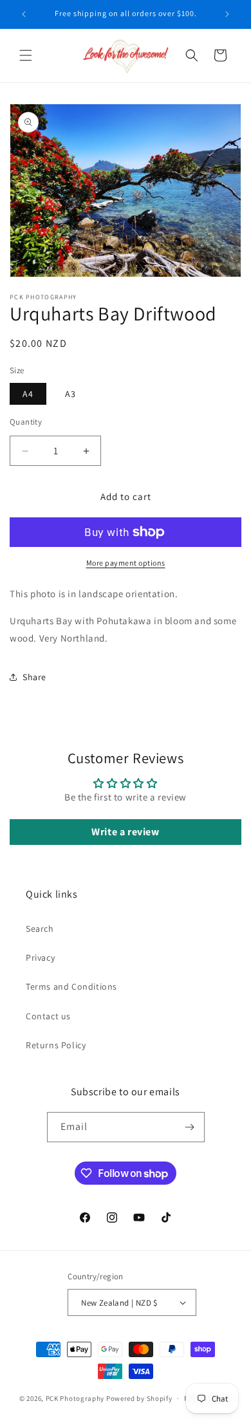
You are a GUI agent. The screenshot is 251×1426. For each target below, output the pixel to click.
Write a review (125, 831)
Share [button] (34, 677)
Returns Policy (56, 1045)
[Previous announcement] (24, 14)
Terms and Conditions (71, 986)
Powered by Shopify (139, 1398)
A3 (70, 394)
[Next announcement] (227, 14)
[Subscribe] (190, 1127)
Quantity (26, 421)
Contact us (48, 1016)
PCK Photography (75, 1398)
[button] (26, 55)
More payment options (125, 563)
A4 (28, 394)
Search (40, 928)
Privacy (40, 957)
